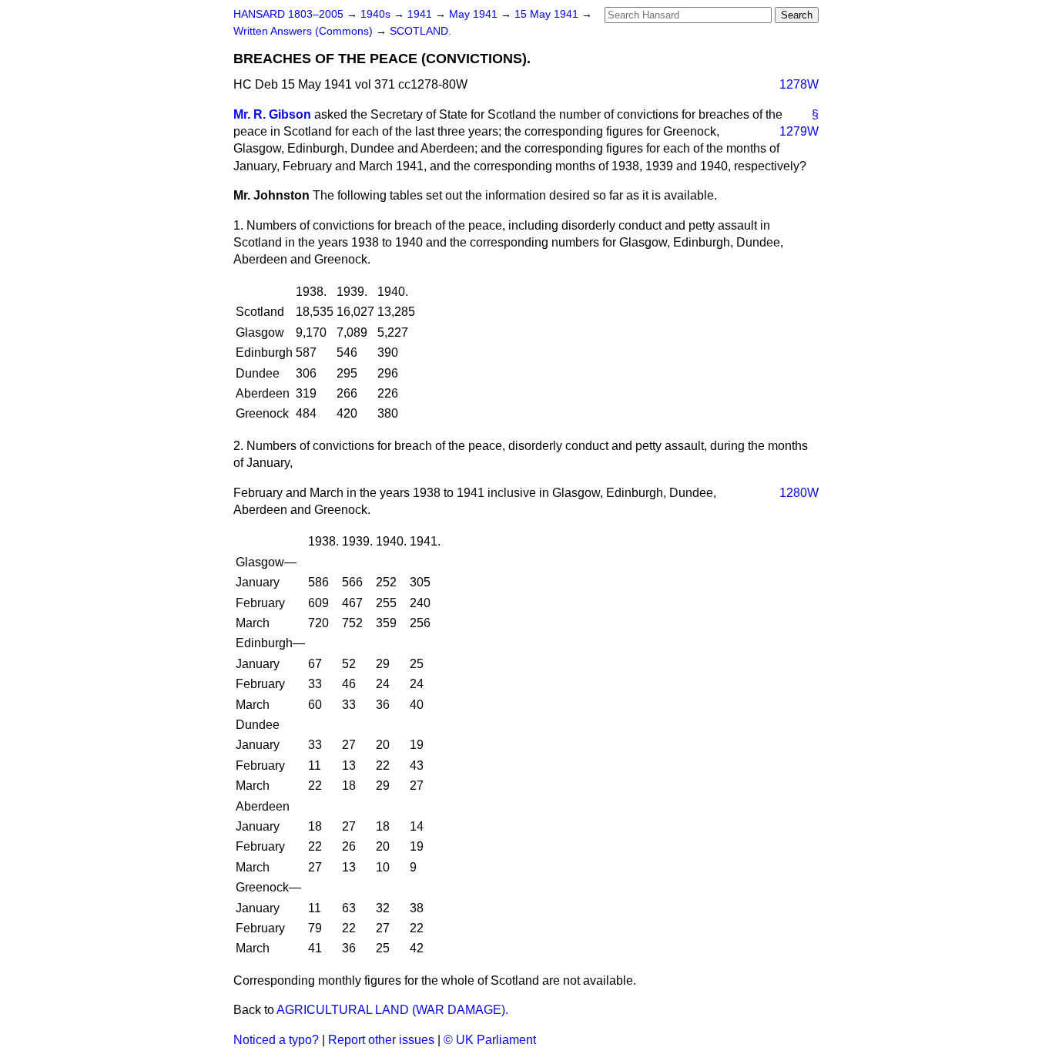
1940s (377, 14)
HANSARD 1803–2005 (288, 14)
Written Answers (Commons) (304, 31)
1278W (799, 84)
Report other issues (381, 1039)
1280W (799, 492)
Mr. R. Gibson (272, 114)
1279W (799, 131)
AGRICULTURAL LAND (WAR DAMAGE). (392, 1009)
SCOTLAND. (420, 31)
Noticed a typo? (276, 1039)
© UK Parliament (490, 1039)
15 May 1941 (547, 14)
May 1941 (475, 14)
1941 (421, 14)
